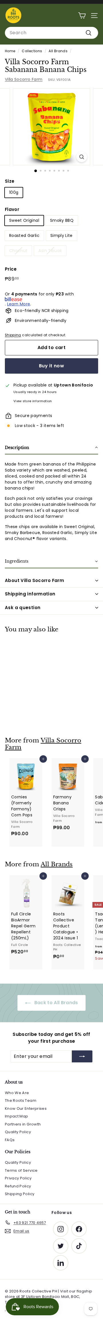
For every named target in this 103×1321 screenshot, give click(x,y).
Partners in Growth (23, 1124)
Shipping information (30, 594)
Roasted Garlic (24, 235)
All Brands (58, 51)
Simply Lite (61, 235)
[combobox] (51, 33)
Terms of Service (21, 1170)
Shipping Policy (19, 1194)
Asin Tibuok (50, 250)
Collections (32, 51)
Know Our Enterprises (26, 1108)
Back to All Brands (55, 1002)
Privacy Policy (18, 1178)
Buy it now (51, 366)
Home (10, 51)
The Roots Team (20, 1100)
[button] (51, 448)
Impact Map (16, 1116)
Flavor (12, 209)
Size (9, 181)
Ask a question (22, 608)
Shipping (13, 335)
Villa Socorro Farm (23, 79)
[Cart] (82, 15)
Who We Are (17, 1093)
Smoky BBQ (62, 220)
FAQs (10, 1140)
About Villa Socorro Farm (34, 580)
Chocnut (18, 250)
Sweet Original (24, 220)
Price (11, 269)
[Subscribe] (82, 1056)
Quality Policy (18, 1132)
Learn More (18, 304)
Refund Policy (18, 1186)
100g (13, 192)
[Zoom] (81, 157)
